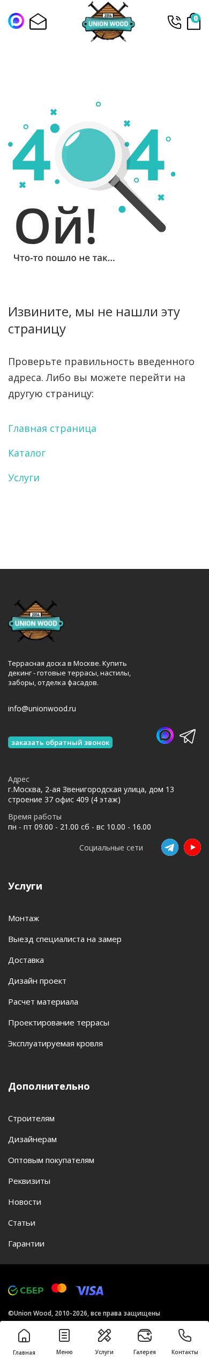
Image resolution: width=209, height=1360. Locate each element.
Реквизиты (29, 1180)
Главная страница (52, 428)
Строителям (31, 1118)
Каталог (27, 452)
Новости (24, 1201)
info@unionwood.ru (42, 708)
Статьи (21, 1222)
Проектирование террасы (58, 1022)
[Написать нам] (16, 21)
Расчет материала (43, 1001)
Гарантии (26, 1243)
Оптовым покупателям (51, 1159)
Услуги (24, 477)
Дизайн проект (37, 980)
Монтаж (23, 918)
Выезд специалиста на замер (65, 938)
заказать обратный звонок (60, 742)
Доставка (26, 959)
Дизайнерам (32, 1139)
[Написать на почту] (37, 21)
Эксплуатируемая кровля (55, 1043)
